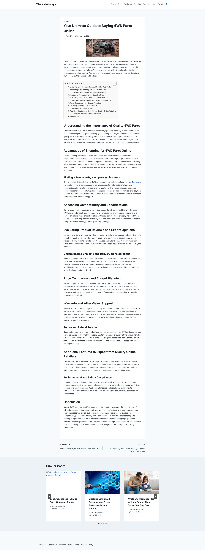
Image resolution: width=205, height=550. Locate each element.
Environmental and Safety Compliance (87, 113)
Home (76, 545)
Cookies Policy (65, 545)
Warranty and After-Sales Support (83, 106)
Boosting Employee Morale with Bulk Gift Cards (80, 447)
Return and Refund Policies (83, 108)
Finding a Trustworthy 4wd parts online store (89, 92)
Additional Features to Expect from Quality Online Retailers (93, 111)
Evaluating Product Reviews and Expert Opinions (89, 98)
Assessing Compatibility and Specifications (87, 95)
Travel (160, 4)
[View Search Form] (167, 4)
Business (128, 4)
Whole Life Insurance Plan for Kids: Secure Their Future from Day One (140, 502)
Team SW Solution (72, 36)
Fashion (137, 4)
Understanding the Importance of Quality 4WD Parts (90, 87)
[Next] (155, 496)
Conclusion (74, 116)
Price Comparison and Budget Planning (85, 103)
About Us (41, 545)
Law (153, 4)
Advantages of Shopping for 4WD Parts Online (88, 90)
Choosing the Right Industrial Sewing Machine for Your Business (125, 448)
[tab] (98, 523)
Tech (120, 4)
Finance (146, 4)
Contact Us (52, 545)
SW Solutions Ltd (58, 506)
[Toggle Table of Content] (113, 84)
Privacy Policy (87, 545)
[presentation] (63, 482)
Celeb (113, 4)
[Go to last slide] (49, 496)
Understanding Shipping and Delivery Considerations (92, 100)
